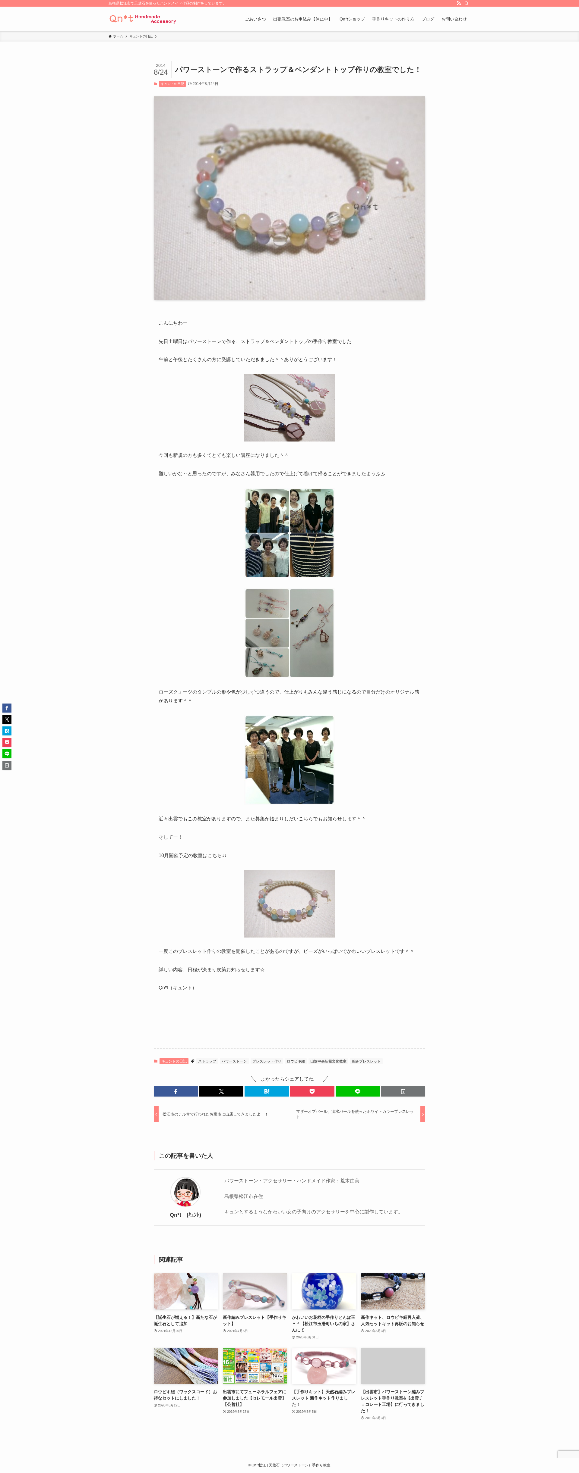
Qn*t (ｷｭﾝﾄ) (185, 1215)
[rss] (459, 3)
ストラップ (207, 1061)
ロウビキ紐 (296, 1061)
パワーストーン (234, 1061)
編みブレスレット (366, 1061)
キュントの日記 (172, 84)
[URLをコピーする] (403, 1091)
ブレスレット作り (266, 1061)
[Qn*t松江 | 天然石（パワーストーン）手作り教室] (143, 19)
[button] (176, 1091)
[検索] (466, 3)
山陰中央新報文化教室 (328, 1061)
